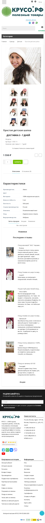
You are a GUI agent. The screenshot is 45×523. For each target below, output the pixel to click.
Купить (18, 162)
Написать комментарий (26, 148)
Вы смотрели (22, 225)
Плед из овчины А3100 (26, 363)
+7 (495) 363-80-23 (29, 428)
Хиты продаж (13, 221)
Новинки (31, 221)
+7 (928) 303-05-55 (29, 430)
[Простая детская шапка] (22, 66)
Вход (40, 2)
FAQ (25, 463)
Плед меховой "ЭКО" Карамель (29, 245)
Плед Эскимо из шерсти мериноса (31, 272)
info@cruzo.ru (28, 438)
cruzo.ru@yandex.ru (30, 436)
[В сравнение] (40, 155)
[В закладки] (36, 155)
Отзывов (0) (26, 171)
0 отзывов (15, 148)
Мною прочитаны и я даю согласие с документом (22, 406)
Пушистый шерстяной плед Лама (30, 289)
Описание (16, 171)
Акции (23, 221)
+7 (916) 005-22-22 (29, 433)
